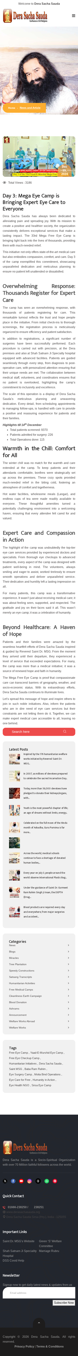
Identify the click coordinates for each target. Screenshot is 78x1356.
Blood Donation (18, 1002)
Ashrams (14, 1008)
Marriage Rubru (49, 1250)
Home (11, 108)
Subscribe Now (64, 1302)
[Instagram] (29, 1181)
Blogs (12, 951)
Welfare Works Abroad (22, 1021)
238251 (39, 1207)
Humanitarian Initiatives (23, 1063)
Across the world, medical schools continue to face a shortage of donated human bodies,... (45, 858)
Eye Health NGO (19, 1085)
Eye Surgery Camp (21, 1074)
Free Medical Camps (21, 989)
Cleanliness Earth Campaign (25, 995)
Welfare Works (17, 1027)
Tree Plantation (17, 964)
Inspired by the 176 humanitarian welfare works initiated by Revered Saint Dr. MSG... (45, 759)
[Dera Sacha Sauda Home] (25, 16)
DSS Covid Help (13, 1260)
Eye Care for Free (20, 1079)
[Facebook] (13, 1181)
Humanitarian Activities (22, 983)
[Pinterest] (55, 1181)
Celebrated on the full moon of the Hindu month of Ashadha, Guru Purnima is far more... (45, 827)
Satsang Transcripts (20, 976)
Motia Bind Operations (47, 1074)
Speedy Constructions (21, 970)
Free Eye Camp (19, 1052)
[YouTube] (21, 1181)
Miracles (14, 957)
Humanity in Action (44, 1079)
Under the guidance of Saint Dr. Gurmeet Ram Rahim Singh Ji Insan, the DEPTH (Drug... (46, 892)
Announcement (17, 1014)
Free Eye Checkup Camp (24, 1058)
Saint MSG (16, 1068)
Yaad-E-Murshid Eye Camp (47, 1052)
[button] (73, 16)
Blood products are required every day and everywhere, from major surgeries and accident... (44, 912)
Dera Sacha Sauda (50, 1063)
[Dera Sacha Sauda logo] (25, 1147)
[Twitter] (5, 1181)
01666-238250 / (18, 1207)
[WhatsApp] (46, 1181)
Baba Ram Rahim (35, 1068)
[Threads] (38, 1181)
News (12, 945)
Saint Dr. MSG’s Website (18, 1241)
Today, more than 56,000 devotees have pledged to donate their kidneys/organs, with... (45, 793)
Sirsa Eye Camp (41, 1085)
